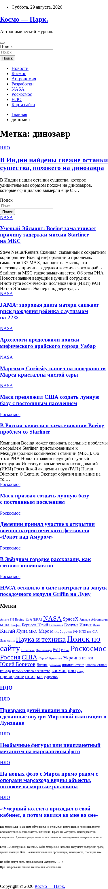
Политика (28, 650)
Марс (44, 631)
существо (51, 677)
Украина (72, 658)
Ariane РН (7, 619)
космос (59, 670)
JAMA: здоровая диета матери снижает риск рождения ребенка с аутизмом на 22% (49, 311)
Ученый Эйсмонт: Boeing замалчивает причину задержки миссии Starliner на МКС (48, 234)
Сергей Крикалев (50, 658)
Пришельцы (44, 650)
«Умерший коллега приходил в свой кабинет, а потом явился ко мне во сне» (49, 812)
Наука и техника (41, 639)
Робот (65, 650)
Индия (85, 625)
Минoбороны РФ (64, 631)
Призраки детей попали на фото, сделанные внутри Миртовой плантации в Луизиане (53, 716)
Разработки (23, 83)
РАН (56, 650)
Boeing (19, 619)
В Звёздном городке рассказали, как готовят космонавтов (45, 562)
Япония (42, 665)
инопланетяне (73, 665)
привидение (12, 676)
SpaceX (70, 619)
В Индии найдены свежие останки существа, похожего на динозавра (54, 163)
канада (5, 671)
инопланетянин (96, 665)
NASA (18, 89)
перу (80, 671)
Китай (7, 630)
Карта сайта (23, 104)
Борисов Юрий (35, 625)
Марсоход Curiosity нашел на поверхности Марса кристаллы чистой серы (53, 371)
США (29, 657)
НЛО (17, 99)
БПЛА (5, 625)
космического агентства (31, 671)
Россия (10, 657)
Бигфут (16, 625)
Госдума (71, 625)
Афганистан (99, 619)
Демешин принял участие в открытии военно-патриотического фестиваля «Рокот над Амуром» (47, 530)
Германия (56, 625)
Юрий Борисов (17, 664)
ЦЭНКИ (87, 658)
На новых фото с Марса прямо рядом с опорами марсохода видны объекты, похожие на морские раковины (49, 780)
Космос (19, 73)
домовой (55, 665)
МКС (33, 631)
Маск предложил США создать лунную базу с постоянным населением (50, 400)
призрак (34, 676)
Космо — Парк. (24, 19)
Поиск (6, 46)
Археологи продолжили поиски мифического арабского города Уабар (48, 343)
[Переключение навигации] (2, 43)
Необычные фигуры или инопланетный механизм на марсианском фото (50, 748)
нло (72, 670)
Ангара (84, 619)
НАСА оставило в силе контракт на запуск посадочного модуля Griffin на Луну (53, 591)
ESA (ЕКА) (34, 619)
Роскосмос (22, 94)
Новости (20, 68)
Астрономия (24, 78)
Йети (96, 625)
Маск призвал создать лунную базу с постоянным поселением (44, 499)
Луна (22, 631)
